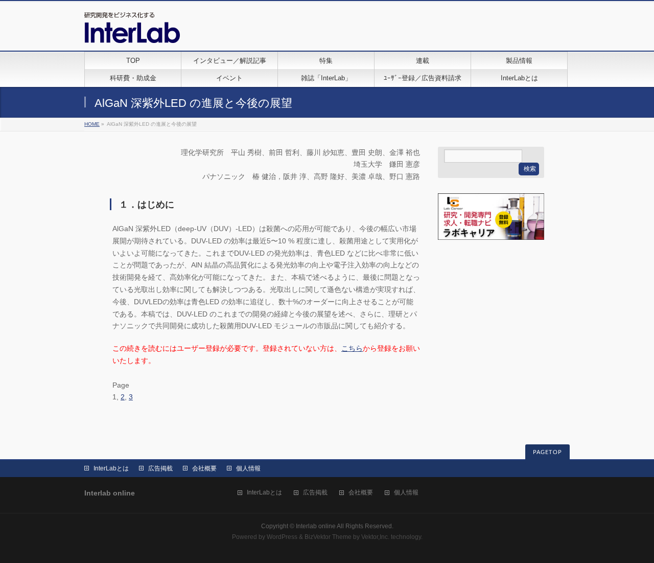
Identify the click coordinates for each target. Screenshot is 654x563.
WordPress (282, 537)
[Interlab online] (132, 31)
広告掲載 (160, 468)
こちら (352, 348)
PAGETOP (547, 452)
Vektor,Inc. (375, 537)
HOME (92, 124)
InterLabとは (111, 468)
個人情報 (248, 468)
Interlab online (316, 526)
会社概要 (204, 468)
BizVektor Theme (328, 537)
